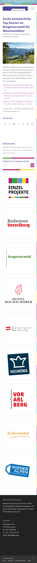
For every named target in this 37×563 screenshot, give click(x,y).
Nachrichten (7, 37)
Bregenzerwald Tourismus (11, 34)
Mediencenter (25, 34)
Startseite (15, 37)
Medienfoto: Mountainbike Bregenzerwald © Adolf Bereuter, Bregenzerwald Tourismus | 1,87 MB (19, 95)
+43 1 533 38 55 (10, 530)
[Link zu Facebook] (30, 558)
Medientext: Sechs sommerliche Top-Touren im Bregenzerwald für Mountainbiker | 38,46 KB (19, 87)
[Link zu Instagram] (32, 558)
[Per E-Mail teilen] (32, 123)
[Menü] (31, 8)
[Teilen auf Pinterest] (23, 123)
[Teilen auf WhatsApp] (18, 123)
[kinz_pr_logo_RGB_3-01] (15, 8)
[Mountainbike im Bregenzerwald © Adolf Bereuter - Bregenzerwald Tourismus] (18, 53)
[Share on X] (14, 123)
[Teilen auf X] (9, 123)
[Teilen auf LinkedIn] (27, 123)
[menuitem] (31, 8)
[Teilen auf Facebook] (5, 123)
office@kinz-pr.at (13, 535)
